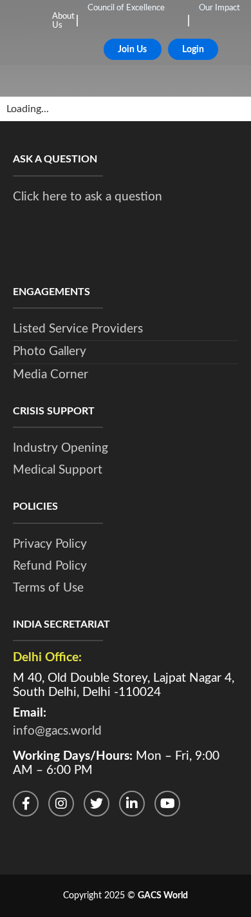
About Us (63, 21)
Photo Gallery (49, 351)
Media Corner (50, 375)
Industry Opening (60, 448)
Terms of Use (48, 588)
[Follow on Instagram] (61, 803)
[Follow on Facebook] (26, 803)
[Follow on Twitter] (96, 803)
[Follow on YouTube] (167, 803)
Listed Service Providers (78, 329)
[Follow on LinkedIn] (132, 803)
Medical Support (57, 470)
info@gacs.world (57, 731)
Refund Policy (50, 566)
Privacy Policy (50, 544)
